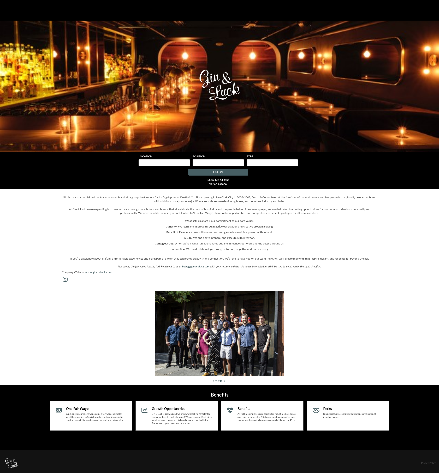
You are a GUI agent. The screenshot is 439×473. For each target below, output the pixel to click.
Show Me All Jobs (218, 180)
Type (250, 156)
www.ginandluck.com (98, 272)
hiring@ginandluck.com (195, 266)
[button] (214, 381)
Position (199, 156)
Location (146, 156)
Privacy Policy (428, 463)
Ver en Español (218, 184)
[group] (219, 333)
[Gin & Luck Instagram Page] (65, 279)
